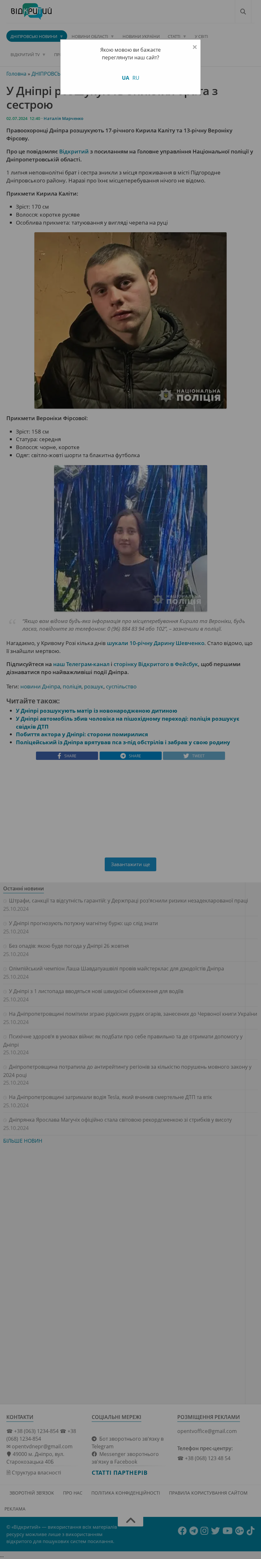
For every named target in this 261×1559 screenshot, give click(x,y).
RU (135, 77)
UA (125, 77)
